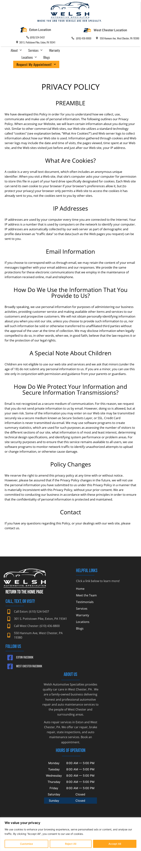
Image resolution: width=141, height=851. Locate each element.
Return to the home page (24, 592)
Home (80, 589)
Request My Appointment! (34, 64)
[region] (70, 834)
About (14, 50)
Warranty (54, 50)
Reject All (70, 843)
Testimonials (85, 602)
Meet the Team (86, 595)
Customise (26, 843)
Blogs (46, 57)
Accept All (115, 843)
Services (33, 50)
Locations (27, 57)
